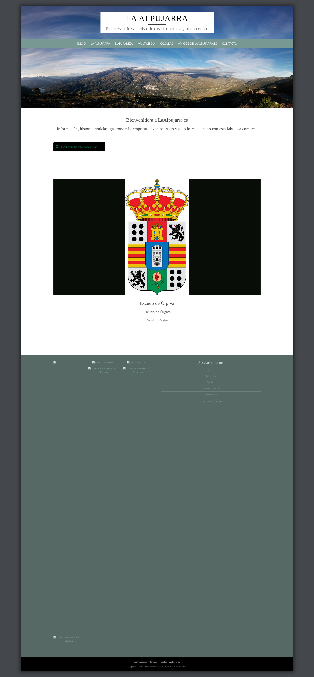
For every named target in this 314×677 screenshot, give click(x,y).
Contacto (229, 44)
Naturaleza (124, 44)
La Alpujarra (157, 18)
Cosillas (166, 44)
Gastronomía (210, 394)
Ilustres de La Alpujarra (210, 400)
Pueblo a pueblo (211, 388)
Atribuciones (174, 662)
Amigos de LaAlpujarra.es (197, 44)
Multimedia (146, 44)
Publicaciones (211, 376)
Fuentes (163, 662)
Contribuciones (140, 662)
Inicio (81, 44)
